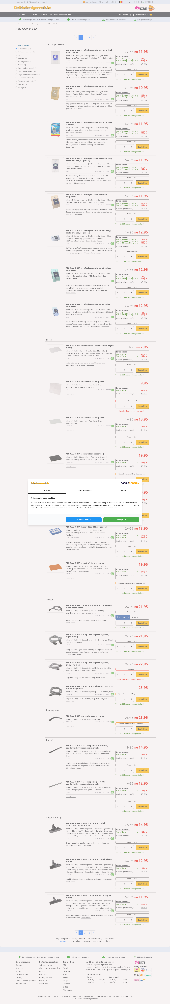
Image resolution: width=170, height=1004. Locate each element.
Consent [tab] (47, 490)
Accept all (121, 520)
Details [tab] (123, 490)
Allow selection (84, 520)
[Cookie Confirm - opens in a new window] (130, 483)
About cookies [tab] (85, 490)
